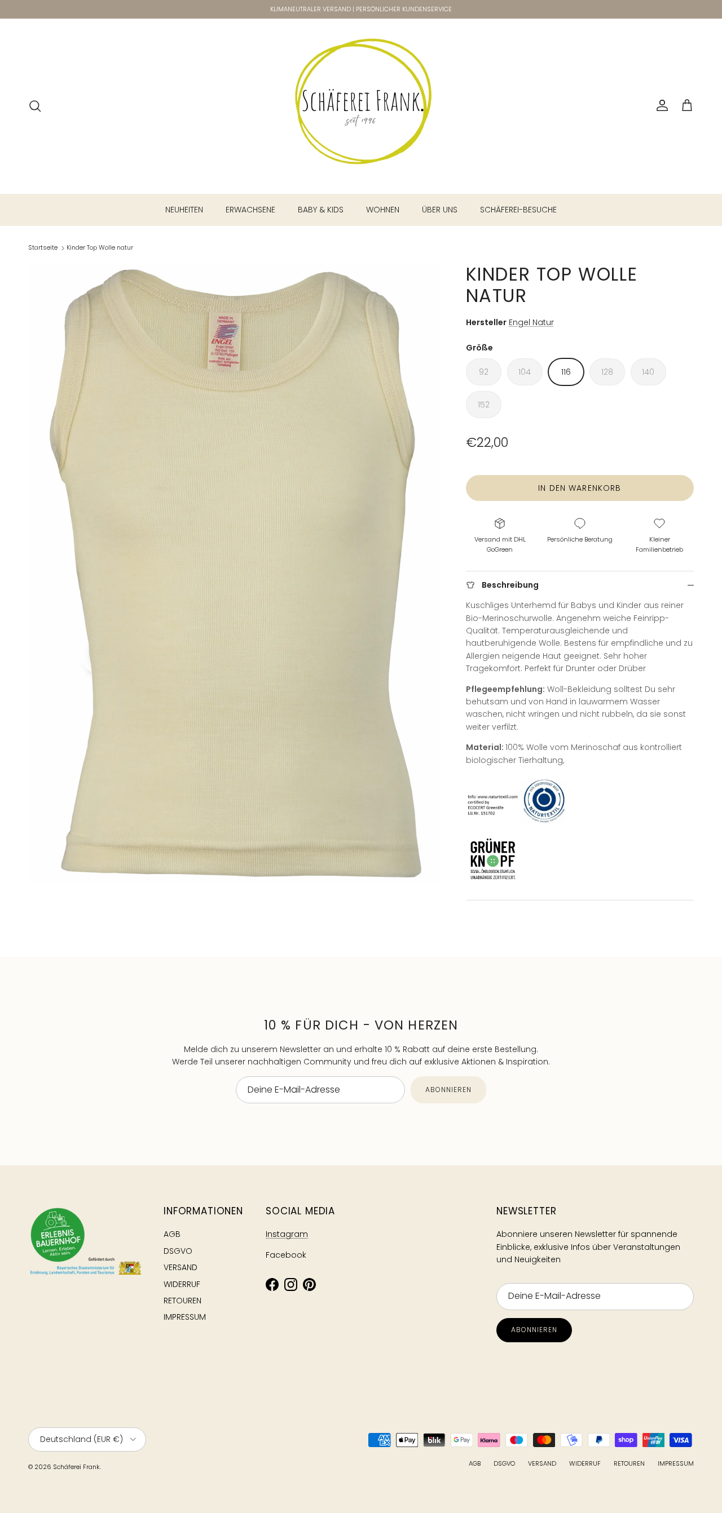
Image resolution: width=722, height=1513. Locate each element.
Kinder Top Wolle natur (100, 247)
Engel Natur (531, 322)
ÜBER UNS (439, 209)
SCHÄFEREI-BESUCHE (518, 209)
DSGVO (178, 1251)
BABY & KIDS (321, 209)
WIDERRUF (182, 1284)
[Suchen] (35, 106)
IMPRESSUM (185, 1317)
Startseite (43, 247)
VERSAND (180, 1267)
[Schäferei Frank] (361, 106)
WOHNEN (382, 209)
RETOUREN (182, 1300)
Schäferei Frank (76, 1466)
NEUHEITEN (184, 209)
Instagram (287, 1234)
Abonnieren (448, 1089)
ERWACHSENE (250, 209)
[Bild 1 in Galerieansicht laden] (234, 573)
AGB (172, 1234)
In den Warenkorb (579, 488)
